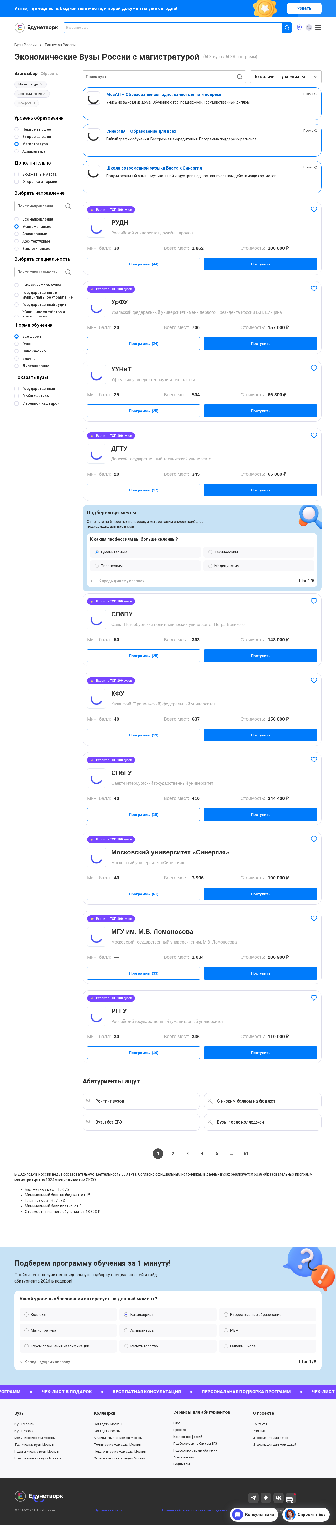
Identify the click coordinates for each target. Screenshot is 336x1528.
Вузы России (25, 45)
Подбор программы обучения (195, 1450)
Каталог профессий (187, 1437)
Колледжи (104, 1413)
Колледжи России (107, 1431)
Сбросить (49, 73)
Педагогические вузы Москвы (36, 1451)
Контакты (260, 1424)
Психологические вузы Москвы (37, 1458)
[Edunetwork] (36, 28)
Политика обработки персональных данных (194, 1510)
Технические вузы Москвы (34, 1445)
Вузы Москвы (24, 1424)
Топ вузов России (60, 45)
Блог (176, 1423)
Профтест (180, 1430)
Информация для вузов (270, 1438)
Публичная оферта (109, 1510)
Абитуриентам (183, 1457)
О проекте (263, 1413)
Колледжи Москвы (108, 1424)
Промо (308, 94)
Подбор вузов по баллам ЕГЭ (195, 1443)
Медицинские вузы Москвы (34, 1438)
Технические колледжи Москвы (117, 1445)
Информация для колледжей (274, 1445)
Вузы (19, 1413)
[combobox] (176, 27)
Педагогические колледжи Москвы (120, 1451)
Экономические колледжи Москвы (120, 1458)
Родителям (181, 1464)
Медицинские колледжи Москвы (118, 1438)
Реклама (259, 1431)
